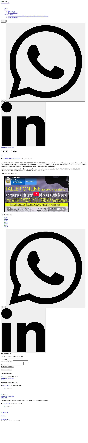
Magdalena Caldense (12, 13)
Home (5, 8)
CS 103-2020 (6, 403)
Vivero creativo (11, 11)
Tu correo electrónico (6, 361)
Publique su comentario (7, 366)
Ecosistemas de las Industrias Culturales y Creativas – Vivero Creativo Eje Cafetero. (28, 16)
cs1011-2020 (6, 385)
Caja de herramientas (13, 17)
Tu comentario (5, 365)
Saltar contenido (5, 3)
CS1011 (3, 379)
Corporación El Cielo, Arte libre (11, 158)
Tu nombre (4, 359)
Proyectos (6, 10)
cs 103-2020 (4, 397)
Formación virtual (8, 14)
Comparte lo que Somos (7, 147)
